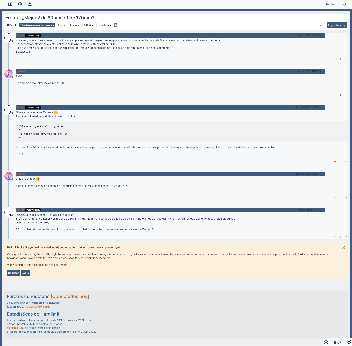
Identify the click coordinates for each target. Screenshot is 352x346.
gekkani (20, 71)
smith (46, 306)
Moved (12, 25)
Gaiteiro (20, 35)
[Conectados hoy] (70, 296)
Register (13, 272)
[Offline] (10, 37)
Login (25, 272)
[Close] (344, 247)
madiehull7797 (33, 306)
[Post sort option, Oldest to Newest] (321, 25)
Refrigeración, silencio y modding (38, 25)
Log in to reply (336, 25)
